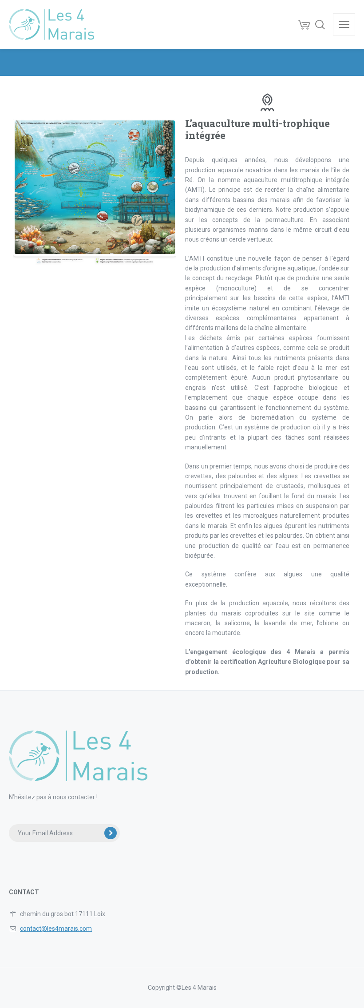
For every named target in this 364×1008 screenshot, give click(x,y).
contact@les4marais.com (56, 928)
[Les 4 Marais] (51, 24)
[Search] (320, 24)
